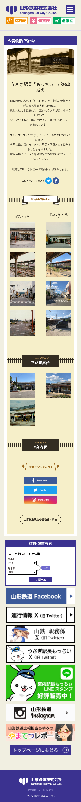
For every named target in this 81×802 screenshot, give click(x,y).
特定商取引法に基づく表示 (40, 790)
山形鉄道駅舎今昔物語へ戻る (40, 519)
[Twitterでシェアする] (48, 180)
